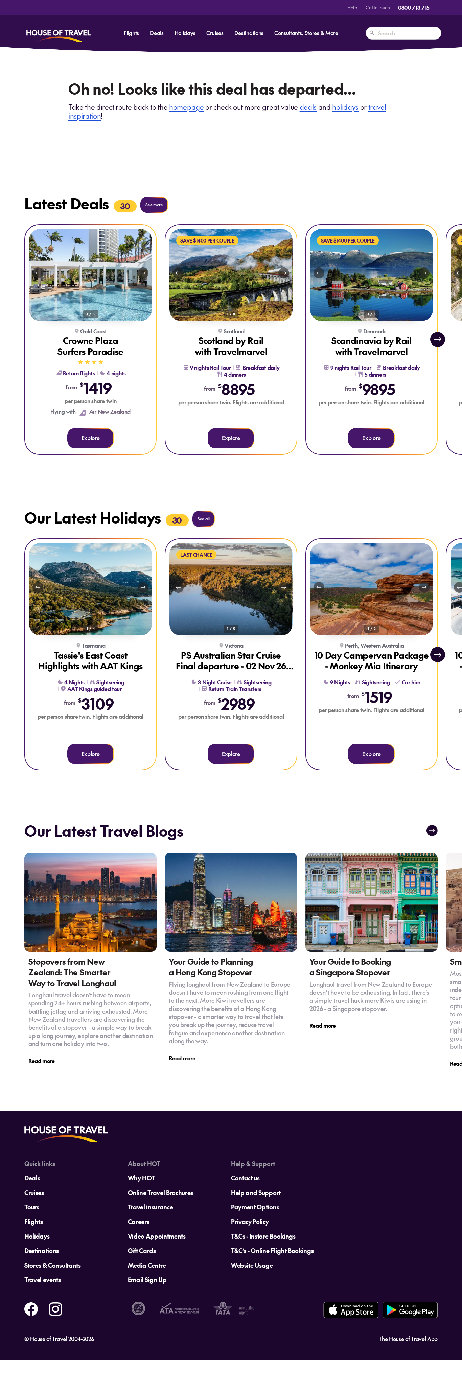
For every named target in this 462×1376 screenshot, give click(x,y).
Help (352, 7)
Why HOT (141, 1178)
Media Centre (147, 1265)
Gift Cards (142, 1250)
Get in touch (378, 7)
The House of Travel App (408, 1338)
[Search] (372, 33)
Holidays (185, 32)
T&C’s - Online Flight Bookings (272, 1250)
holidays (345, 107)
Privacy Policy (250, 1221)
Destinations (248, 32)
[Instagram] (55, 1308)
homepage (186, 107)
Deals (156, 32)
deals (308, 107)
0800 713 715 (414, 7)
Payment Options (255, 1207)
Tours (31, 1207)
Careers (138, 1221)
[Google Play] (410, 1310)
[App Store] (350, 1310)
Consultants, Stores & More (306, 32)
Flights (131, 32)
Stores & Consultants (52, 1265)
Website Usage (252, 1265)
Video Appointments (157, 1236)
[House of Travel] (58, 33)
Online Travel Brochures (160, 1192)
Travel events (42, 1279)
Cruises (215, 32)
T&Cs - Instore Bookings (263, 1236)
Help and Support (256, 1192)
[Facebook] (31, 1308)
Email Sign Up (147, 1279)
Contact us (245, 1178)
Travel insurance (150, 1207)
